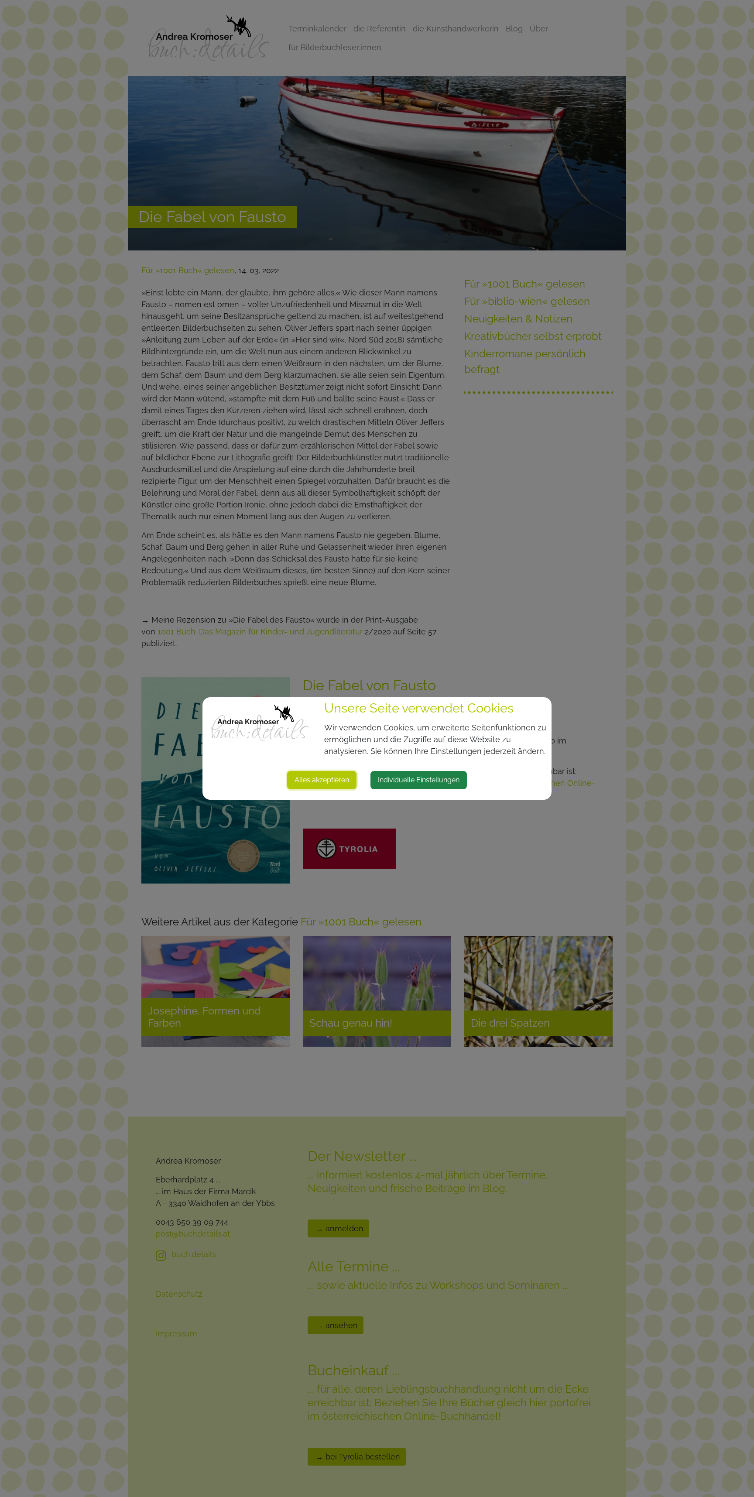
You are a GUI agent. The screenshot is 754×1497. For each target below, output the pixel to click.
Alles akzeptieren (322, 780)
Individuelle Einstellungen (418, 780)
